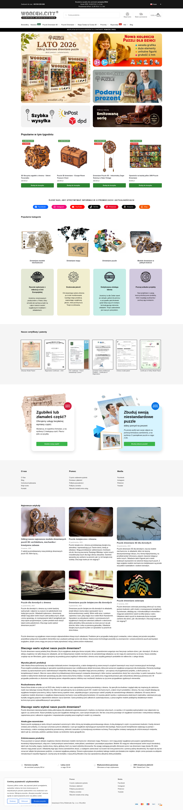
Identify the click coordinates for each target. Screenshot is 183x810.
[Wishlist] (50, 143)
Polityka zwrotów (75, 792)
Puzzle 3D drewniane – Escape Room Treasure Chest (71, 177)
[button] (156, 15)
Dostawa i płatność (76, 786)
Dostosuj (12, 801)
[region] (27, 792)
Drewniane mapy (73, 261)
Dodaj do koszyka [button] (37, 185)
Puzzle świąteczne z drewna (82, 539)
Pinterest (121, 789)
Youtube (120, 792)
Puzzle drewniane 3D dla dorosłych (134, 543)
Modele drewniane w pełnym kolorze (145, 262)
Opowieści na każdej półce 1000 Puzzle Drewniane (143, 177)
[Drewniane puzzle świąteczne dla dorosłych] (91, 585)
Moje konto (127, 17)
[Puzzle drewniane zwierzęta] (139, 584)
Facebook (121, 783)
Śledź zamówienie (141, 17)
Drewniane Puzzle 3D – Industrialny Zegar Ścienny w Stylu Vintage (108, 177)
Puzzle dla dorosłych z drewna (36, 602)
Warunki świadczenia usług (78, 795)
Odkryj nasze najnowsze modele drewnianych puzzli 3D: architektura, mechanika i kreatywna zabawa (43, 542)
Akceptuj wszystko (40, 801)
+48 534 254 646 (39, 4)
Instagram (121, 786)
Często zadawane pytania (78, 783)
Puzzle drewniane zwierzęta (130, 601)
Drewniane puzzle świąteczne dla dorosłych (90, 602)
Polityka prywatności (76, 789)
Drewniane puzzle (109, 261)
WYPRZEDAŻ (108, 29)
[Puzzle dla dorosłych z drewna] (43, 585)
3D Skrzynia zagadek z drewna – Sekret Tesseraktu (35, 177)
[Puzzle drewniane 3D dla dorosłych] (139, 523)
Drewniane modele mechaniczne (37, 262)
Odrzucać (24, 801)
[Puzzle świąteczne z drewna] (91, 522)
